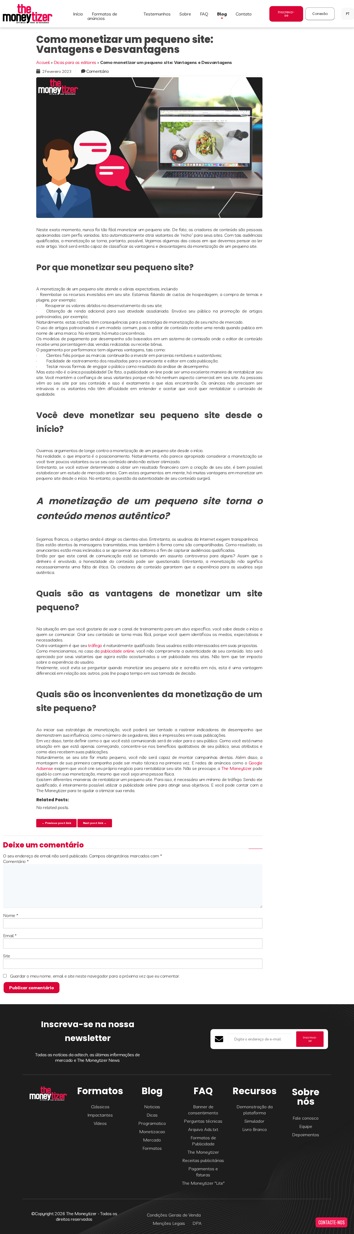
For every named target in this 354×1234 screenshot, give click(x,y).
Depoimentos (305, 1134)
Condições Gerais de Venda (174, 1215)
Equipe (305, 1126)
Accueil (43, 62)
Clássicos (100, 1106)
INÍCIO (78, 14)
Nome (10, 915)
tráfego (95, 645)
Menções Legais (169, 1223)
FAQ (204, 14)
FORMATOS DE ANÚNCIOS (102, 16)
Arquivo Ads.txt (203, 1129)
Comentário (97, 71)
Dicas (152, 1115)
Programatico (152, 1123)
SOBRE (185, 14)
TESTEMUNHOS (157, 14)
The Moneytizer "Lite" (203, 1183)
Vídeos (100, 1123)
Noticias (152, 1106)
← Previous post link (56, 823)
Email (10, 935)
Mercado (152, 1140)
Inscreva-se (286, 14)
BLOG (222, 14)
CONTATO (244, 14)
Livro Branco (254, 1129)
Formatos (152, 1148)
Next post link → (94, 823)
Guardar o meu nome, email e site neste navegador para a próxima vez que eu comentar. (95, 976)
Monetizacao (152, 1131)
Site (6, 956)
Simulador (254, 1121)
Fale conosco (306, 1118)
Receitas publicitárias (203, 1160)
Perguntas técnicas (203, 1121)
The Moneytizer (236, 768)
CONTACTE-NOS (331, 1222)
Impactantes (100, 1115)
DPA (197, 1223)
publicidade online (117, 651)
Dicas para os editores (75, 62)
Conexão (320, 13)
